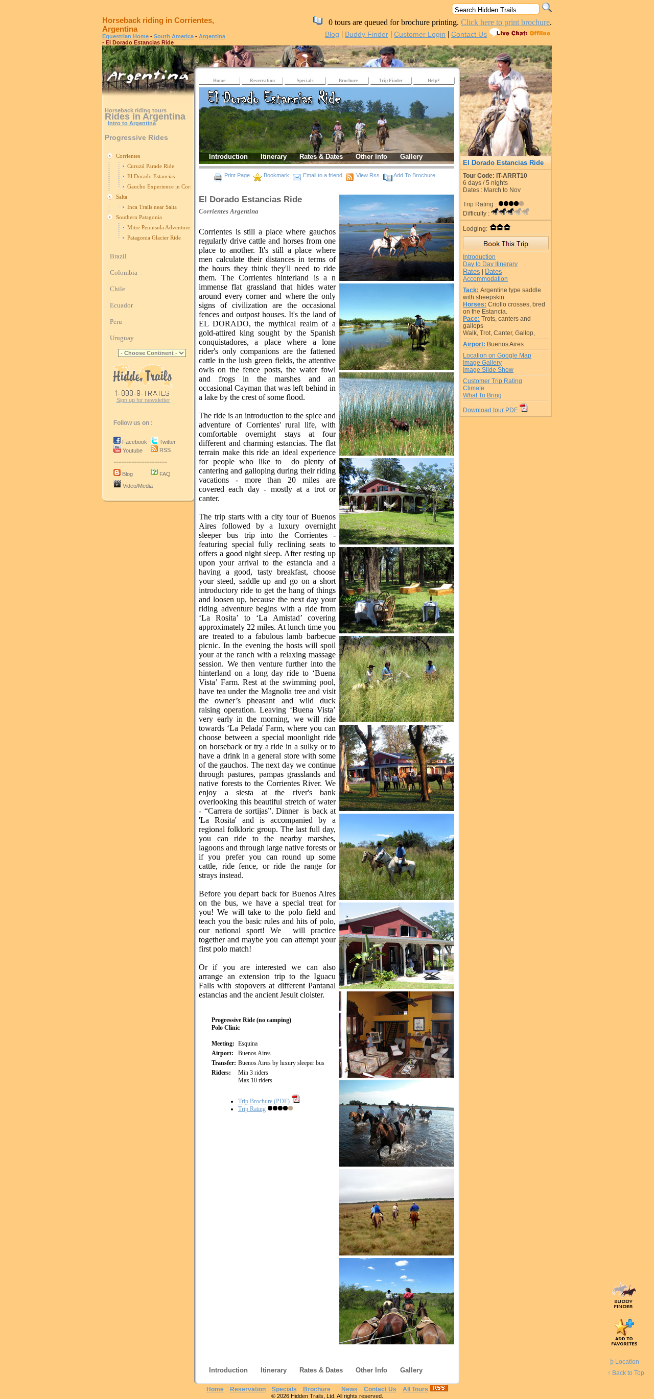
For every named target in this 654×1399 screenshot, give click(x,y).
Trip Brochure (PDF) (264, 1101)
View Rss (368, 175)
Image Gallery (482, 362)
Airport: (474, 344)
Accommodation (485, 278)
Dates (493, 271)
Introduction (479, 256)
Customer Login (420, 34)
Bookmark (276, 175)
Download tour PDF (490, 410)
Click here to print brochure (505, 22)
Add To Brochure (414, 175)
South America (174, 36)
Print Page (237, 175)
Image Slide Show (488, 369)
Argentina (212, 36)
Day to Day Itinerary (490, 264)
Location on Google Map (497, 355)
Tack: (471, 290)
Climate (473, 388)
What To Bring (482, 395)
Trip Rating (252, 1108)
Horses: (474, 304)
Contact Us (469, 34)
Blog (332, 34)
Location (624, 1361)
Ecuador (121, 305)
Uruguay (122, 338)
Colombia (123, 272)
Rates (471, 271)
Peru (116, 321)
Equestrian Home (125, 36)
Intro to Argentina (132, 123)
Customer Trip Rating (492, 381)
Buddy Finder (366, 34)
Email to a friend (322, 175)
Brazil (118, 256)
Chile (117, 289)
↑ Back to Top (626, 1373)
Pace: (471, 318)
